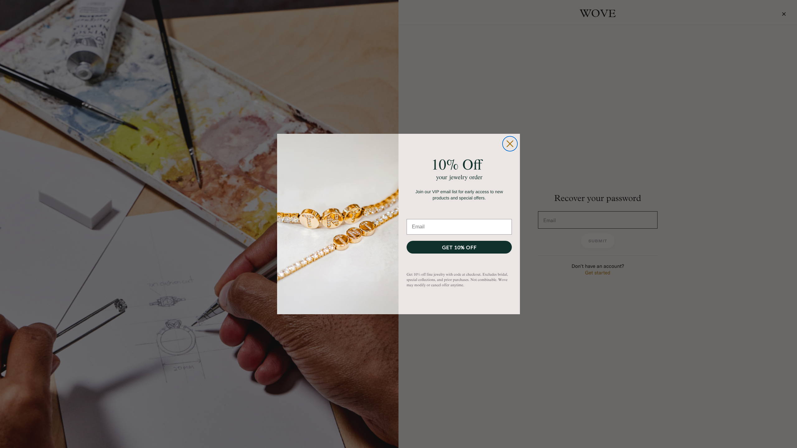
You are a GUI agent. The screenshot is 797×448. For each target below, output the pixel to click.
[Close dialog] (509, 143)
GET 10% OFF (459, 247)
